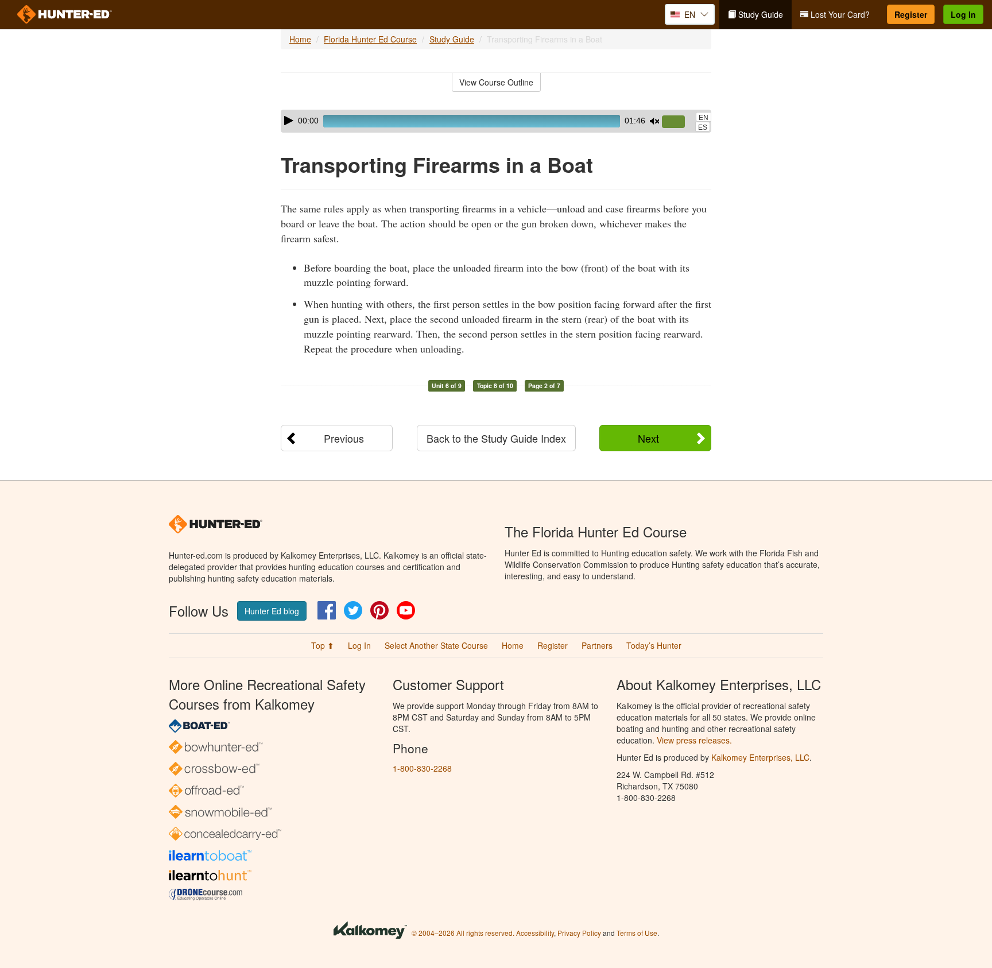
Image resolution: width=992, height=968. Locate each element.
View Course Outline (496, 82)
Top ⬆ (322, 645)
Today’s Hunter (653, 645)
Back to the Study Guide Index (496, 438)
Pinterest (379, 610)
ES (702, 127)
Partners (597, 645)
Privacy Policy (579, 933)
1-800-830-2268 (422, 768)
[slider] (678, 122)
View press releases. (694, 740)
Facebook (326, 610)
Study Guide (759, 14)
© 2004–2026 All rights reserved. (463, 933)
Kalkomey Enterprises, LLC (760, 757)
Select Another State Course (436, 645)
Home (300, 39)
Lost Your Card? (839, 14)
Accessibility (535, 933)
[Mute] (654, 121)
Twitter (353, 610)
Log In (963, 14)
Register (910, 14)
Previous (344, 438)
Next (648, 438)
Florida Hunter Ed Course (370, 39)
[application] (496, 121)
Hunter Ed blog (272, 611)
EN (703, 118)
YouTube (406, 610)
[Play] (288, 120)
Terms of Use (637, 933)
